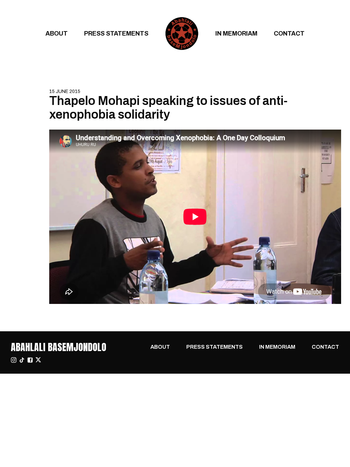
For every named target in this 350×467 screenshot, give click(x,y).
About (56, 33)
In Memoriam (236, 33)
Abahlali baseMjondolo (58, 347)
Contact (289, 33)
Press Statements (116, 33)
